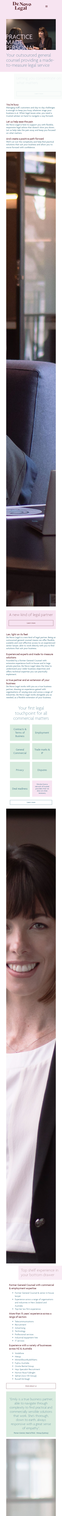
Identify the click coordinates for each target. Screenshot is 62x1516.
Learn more (31, 623)
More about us (31, 1386)
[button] (46, 6)
